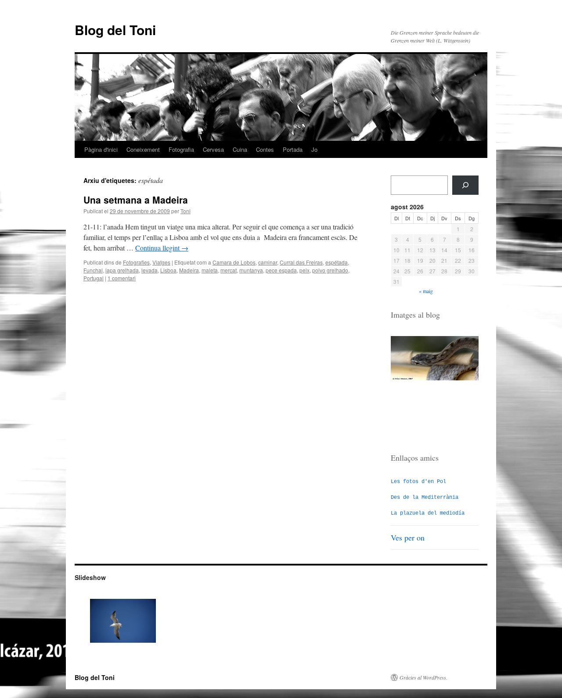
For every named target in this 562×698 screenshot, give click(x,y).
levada (149, 270)
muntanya (251, 270)
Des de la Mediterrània (424, 497)
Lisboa (168, 270)
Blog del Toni (115, 29)
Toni (185, 211)
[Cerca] (465, 185)
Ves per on (408, 537)
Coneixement (143, 149)
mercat (228, 270)
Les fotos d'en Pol (418, 482)
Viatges (161, 262)
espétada (336, 262)
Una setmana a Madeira (135, 199)
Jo (314, 149)
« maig (426, 290)
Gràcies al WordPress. (423, 677)
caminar (267, 262)
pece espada (281, 270)
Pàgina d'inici (101, 149)
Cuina (240, 149)
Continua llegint (161, 247)
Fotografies (136, 262)
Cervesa (213, 149)
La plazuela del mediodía (428, 513)
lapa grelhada (122, 270)
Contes (265, 149)
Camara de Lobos (234, 262)
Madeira (189, 270)
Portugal (93, 278)
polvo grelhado (330, 270)
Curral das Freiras (301, 262)
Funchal (93, 270)
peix (304, 270)
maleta (210, 270)
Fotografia (181, 149)
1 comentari (122, 278)
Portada (293, 149)
